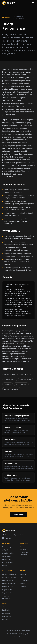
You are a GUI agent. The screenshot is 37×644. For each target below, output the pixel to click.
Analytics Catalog (8, 553)
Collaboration (6, 556)
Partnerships (6, 613)
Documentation (25, 580)
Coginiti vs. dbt (7, 590)
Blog (21, 577)
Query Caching (24, 374)
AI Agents (5, 550)
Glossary (6, 17)
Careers (5, 619)
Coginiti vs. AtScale (8, 583)
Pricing (4, 565)
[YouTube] (10, 538)
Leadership (6, 610)
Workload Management (11, 389)
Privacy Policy (19, 637)
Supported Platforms (9, 577)
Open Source (6, 616)
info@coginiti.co (25, 634)
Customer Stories (8, 580)
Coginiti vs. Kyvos (8, 593)
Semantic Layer (7, 547)
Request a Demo (18, 514)
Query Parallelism (9, 379)
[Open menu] (33, 3)
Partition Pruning (9, 374)
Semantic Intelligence (9, 574)
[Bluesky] (7, 538)
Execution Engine (25, 379)
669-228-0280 (13, 634)
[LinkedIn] (3, 538)
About (4, 607)
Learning (23, 574)
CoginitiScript (6, 559)
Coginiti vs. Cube (7, 586)
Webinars (23, 583)
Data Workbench (7, 562)
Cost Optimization (21, 384)
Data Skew (7, 384)
